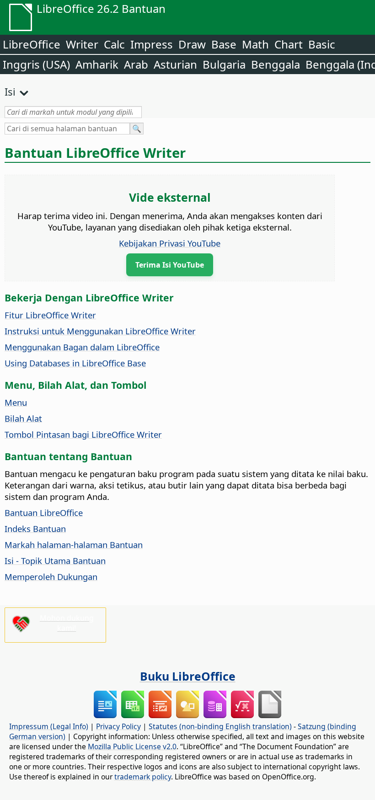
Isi (10, 91)
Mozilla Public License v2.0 (132, 746)
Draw (192, 44)
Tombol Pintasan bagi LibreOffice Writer (83, 434)
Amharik (96, 64)
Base (223, 44)
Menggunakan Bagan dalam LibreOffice (82, 347)
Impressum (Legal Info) (48, 726)
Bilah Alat (23, 418)
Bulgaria (224, 64)
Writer (82, 44)
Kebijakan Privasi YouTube (169, 243)
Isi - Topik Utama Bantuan (55, 560)
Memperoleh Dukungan (51, 576)
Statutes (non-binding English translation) (220, 726)
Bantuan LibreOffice (44, 512)
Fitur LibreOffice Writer (50, 315)
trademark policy (142, 777)
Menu (16, 402)
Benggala (275, 64)
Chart (288, 44)
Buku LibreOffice (188, 676)
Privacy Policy (118, 726)
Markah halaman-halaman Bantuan (74, 544)
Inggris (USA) (36, 64)
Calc (114, 44)
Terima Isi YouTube (169, 265)
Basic (321, 44)
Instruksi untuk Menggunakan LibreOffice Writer (100, 331)
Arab (136, 64)
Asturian (175, 64)
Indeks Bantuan (35, 528)
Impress (151, 44)
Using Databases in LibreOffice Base (75, 363)
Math (255, 44)
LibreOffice (31, 44)
